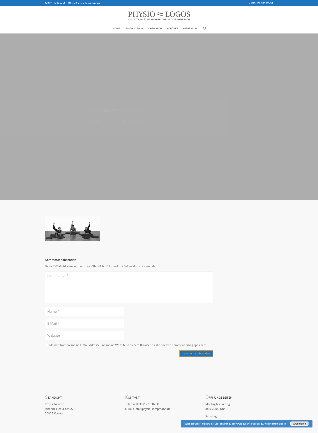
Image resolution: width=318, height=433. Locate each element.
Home (116, 28)
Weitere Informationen (275, 423)
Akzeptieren (299, 423)
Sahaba (95, 121)
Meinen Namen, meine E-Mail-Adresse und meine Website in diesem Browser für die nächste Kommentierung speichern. (128, 345)
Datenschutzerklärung (261, 3)
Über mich (155, 28)
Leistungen (132, 28)
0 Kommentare (133, 121)
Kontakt (172, 28)
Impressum (190, 28)
